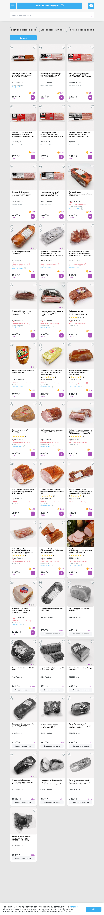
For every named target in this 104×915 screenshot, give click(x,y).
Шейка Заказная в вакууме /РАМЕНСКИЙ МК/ (23, 371)
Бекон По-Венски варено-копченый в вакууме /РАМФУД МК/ (79, 372)
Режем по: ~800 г (45, 327)
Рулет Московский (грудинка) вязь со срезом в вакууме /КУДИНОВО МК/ (23, 491)
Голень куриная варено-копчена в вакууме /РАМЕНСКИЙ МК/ (49, 726)
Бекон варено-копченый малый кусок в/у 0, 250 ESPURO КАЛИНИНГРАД (49, 194)
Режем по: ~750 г (74, 387)
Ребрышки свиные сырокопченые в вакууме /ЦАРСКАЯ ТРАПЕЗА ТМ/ (79, 313)
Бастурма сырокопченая (23, 29)
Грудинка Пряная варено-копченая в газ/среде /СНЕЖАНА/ (22, 313)
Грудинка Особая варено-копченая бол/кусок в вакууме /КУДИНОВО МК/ (52, 551)
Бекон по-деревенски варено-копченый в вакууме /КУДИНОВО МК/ (51, 313)
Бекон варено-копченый (53, 29)
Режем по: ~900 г (45, 446)
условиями (75, 906)
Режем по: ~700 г (17, 387)
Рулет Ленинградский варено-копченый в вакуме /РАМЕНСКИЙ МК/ (80, 726)
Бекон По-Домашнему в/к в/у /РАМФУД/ (80, 669)
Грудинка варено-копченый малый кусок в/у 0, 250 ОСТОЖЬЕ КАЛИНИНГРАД (79, 134)
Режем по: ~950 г (45, 565)
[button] (87, 205)
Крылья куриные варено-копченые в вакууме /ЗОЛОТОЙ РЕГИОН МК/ (21, 838)
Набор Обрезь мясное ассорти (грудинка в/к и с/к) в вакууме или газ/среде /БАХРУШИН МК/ (80, 432)
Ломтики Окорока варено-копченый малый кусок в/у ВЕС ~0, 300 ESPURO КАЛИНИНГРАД (22, 75)
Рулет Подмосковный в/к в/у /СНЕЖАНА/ (51, 609)
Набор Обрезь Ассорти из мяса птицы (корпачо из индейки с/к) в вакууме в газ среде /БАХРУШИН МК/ (22, 551)
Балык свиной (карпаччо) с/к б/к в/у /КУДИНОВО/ (22, 725)
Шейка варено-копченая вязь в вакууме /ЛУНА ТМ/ (51, 431)
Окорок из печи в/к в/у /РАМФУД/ (20, 431)
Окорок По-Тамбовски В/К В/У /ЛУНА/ (23, 669)
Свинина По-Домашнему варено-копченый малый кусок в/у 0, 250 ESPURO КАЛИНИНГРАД (21, 194)
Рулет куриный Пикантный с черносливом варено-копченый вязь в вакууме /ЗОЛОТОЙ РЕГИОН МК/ (51, 782)
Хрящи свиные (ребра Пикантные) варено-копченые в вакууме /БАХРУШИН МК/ (80, 491)
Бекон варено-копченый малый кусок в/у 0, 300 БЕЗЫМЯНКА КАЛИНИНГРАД (51, 134)
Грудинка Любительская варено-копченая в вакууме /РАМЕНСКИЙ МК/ (23, 782)
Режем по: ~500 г (45, 387)
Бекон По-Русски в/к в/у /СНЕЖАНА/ (21, 252)
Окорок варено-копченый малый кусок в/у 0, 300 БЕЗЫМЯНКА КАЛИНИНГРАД (80, 75)
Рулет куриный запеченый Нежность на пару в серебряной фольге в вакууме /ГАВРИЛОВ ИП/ (52, 253)
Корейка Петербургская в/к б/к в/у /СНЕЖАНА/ (52, 669)
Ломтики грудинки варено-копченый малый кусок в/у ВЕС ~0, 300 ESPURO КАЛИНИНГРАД (50, 75)
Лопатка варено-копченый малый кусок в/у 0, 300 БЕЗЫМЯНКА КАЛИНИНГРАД (23, 134)
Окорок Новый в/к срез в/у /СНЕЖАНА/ (79, 609)
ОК (93, 909)
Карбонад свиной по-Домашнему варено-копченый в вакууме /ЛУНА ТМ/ (80, 551)
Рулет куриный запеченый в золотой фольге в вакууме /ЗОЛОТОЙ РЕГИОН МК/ (79, 782)
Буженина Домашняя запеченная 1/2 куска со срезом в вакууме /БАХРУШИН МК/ (21, 610)
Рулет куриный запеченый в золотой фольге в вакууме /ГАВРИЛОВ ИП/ (51, 372)
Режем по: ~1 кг (17, 624)
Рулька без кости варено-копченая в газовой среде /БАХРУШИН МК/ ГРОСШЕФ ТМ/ (79, 253)
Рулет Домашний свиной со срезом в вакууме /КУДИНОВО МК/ (52, 491)
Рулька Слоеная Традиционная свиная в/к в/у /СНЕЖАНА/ (80, 194)
